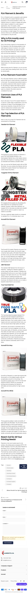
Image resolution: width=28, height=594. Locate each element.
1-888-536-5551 (16, 457)
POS (13, 591)
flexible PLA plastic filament (10, 154)
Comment (5, 523)
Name (4, 510)
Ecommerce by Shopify (19, 591)
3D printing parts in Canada (13, 445)
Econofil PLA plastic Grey (7, 380)
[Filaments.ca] (8, 554)
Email (4, 517)
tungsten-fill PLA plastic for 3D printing (13, 203)
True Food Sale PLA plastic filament (12, 315)
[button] (1, 2)
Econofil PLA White (8, 421)
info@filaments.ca (19, 458)
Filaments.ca (10, 591)
